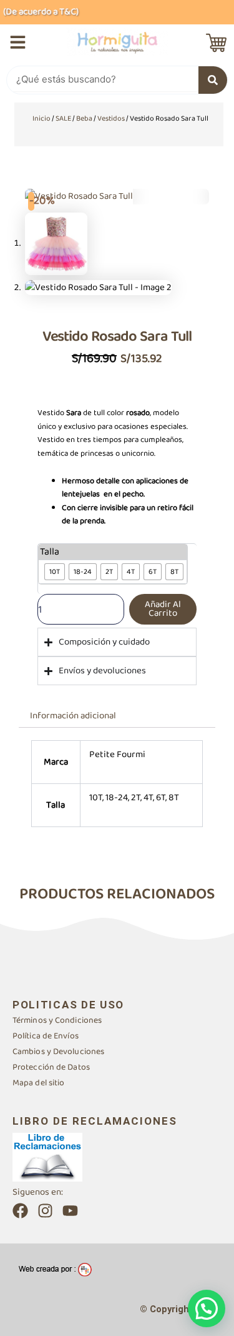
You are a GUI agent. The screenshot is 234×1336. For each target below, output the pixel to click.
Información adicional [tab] (73, 715)
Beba (84, 118)
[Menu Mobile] (17, 42)
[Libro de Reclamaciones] (47, 1156)
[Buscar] (212, 80)
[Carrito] (216, 43)
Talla (49, 552)
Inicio (41, 118)
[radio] (54, 572)
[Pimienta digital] (55, 1269)
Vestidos (111, 118)
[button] (206, 1308)
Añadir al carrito (163, 609)
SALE (63, 118)
